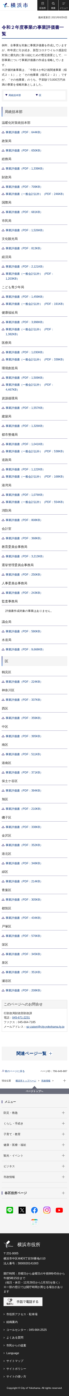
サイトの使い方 (16, 1376)
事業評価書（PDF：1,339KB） (25, 168)
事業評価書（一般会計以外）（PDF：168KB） (35, 476)
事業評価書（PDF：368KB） (24, 538)
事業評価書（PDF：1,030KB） (25, 352)
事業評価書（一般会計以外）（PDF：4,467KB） (30, 387)
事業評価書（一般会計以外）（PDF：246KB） (35, 193)
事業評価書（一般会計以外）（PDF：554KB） (35, 502)
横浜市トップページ (26, 1080)
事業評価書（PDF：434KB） (24, 917)
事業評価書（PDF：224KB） (24, 681)
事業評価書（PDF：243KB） (24, 592)
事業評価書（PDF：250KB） (24, 574)
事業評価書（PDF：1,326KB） (25, 425)
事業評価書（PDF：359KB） (24, 717)
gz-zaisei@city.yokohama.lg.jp (45, 1026)
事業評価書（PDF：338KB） (24, 827)
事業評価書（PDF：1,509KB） (25, 377)
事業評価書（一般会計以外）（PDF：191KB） (35, 303)
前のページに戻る (15, 1071)
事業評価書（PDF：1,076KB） (25, 494)
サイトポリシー (16, 1368)
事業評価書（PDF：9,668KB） (25, 649)
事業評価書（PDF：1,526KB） (25, 230)
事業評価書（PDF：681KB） (24, 212)
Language (12, 1353)
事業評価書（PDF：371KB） (24, 772)
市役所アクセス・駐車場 (22, 1314)
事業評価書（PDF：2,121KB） (25, 266)
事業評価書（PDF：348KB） (24, 863)
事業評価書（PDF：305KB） (24, 899)
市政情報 (45, 1080)
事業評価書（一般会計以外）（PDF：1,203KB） (30, 276)
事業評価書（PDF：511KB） (24, 754)
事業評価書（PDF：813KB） (24, 248)
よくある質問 (14, 1337)
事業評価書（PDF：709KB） (24, 186)
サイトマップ (14, 1360)
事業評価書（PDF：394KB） (24, 790)
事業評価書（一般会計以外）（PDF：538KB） (35, 451)
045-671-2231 (21, 1017)
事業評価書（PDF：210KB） (24, 808)
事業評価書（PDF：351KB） (24, 972)
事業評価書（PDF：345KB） (24, 954)
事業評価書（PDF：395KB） (24, 736)
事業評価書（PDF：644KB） (24, 132)
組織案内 (12, 1321)
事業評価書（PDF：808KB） (24, 520)
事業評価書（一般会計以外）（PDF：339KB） (35, 359)
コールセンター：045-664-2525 (26, 1329)
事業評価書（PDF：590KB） (24, 631)
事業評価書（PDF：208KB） (24, 990)
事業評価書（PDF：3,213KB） (25, 556)
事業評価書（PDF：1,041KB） (25, 444)
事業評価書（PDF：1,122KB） (25, 469)
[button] (42, 5)
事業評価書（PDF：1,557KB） (25, 407)
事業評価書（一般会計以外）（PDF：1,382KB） (30, 332)
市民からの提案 (16, 1345)
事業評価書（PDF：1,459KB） (25, 296)
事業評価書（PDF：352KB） (24, 845)
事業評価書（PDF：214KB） (24, 881)
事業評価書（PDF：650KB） (24, 150)
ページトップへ (34, 1091)
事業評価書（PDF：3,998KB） (25, 322)
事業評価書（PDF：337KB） (24, 699)
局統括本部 (14, 95)
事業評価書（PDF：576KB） (24, 935)
